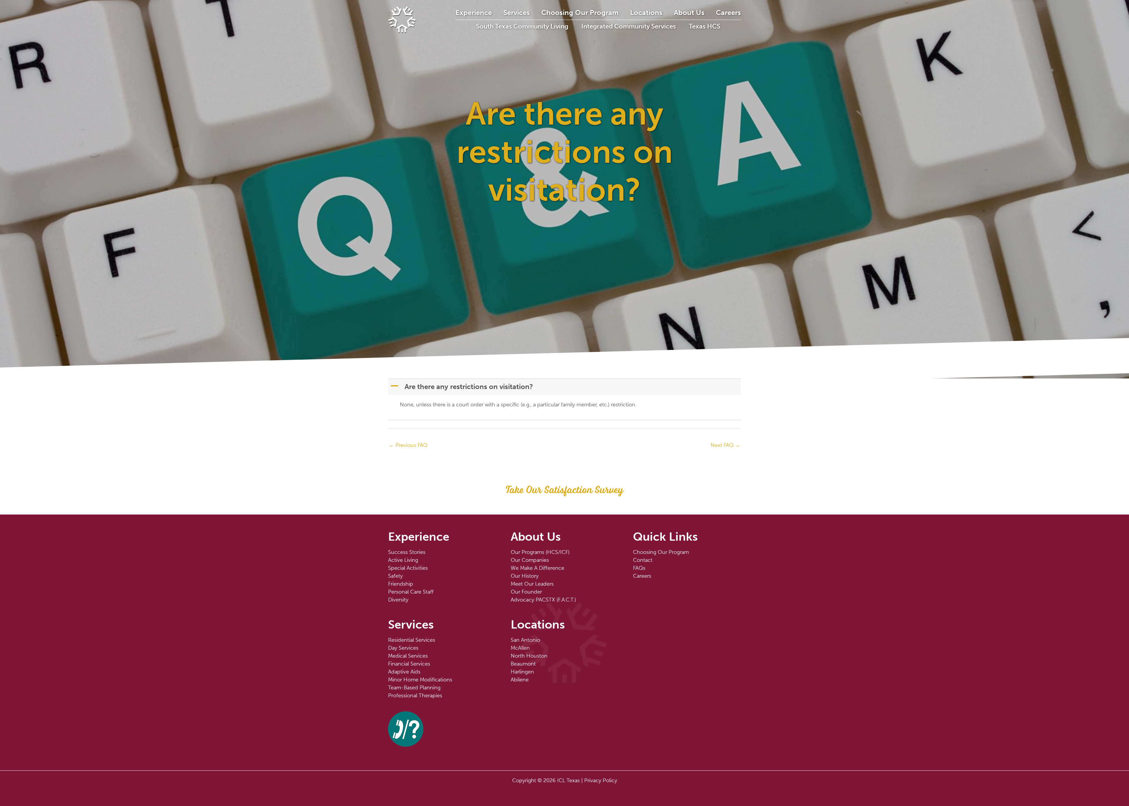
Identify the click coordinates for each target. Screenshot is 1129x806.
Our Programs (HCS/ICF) (540, 552)
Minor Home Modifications (420, 679)
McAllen (520, 648)
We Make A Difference (537, 568)
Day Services (403, 648)
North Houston (529, 656)
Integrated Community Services (628, 26)
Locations (646, 12)
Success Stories (406, 552)
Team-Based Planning (414, 687)
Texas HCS (704, 26)
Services (516, 12)
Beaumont (523, 664)
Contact (642, 560)
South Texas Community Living (522, 26)
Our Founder (526, 592)
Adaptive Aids (404, 671)
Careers (728, 12)
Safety (395, 576)
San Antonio (525, 640)
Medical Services (408, 656)
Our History (525, 576)
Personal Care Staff (411, 592)
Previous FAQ (408, 445)
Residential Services (411, 640)
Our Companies (530, 560)
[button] (565, 387)
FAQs (639, 568)
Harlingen (522, 671)
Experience (473, 12)
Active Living (403, 560)
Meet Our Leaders (532, 584)
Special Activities (408, 568)
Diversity (398, 599)
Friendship (400, 584)
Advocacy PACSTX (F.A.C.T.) (543, 599)
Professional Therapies (415, 695)
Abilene (520, 679)
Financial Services (409, 664)
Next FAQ (725, 445)
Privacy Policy (600, 780)
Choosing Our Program (580, 12)
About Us (689, 12)
